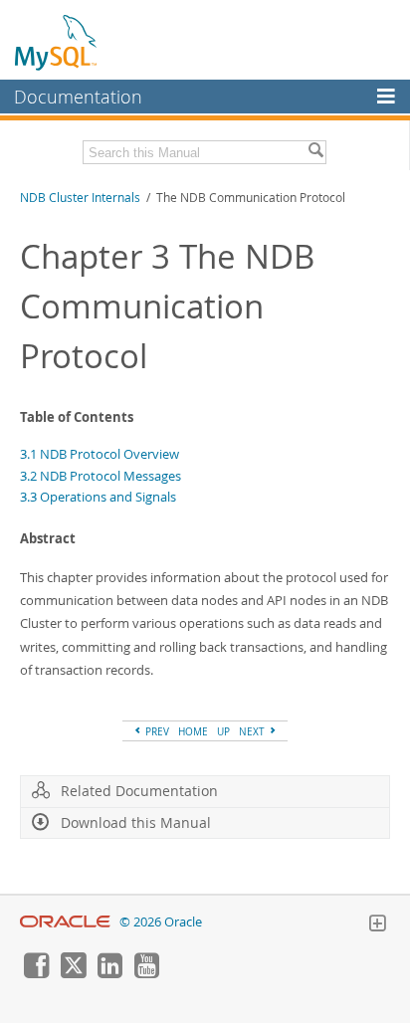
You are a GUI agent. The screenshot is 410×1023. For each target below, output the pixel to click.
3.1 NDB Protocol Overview (99, 454)
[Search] (315, 152)
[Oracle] (65, 922)
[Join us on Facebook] (36, 973)
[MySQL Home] (57, 42)
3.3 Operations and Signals (98, 497)
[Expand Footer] (377, 925)
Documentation (78, 96)
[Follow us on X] (73, 973)
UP (223, 731)
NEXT (253, 731)
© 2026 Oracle (160, 922)
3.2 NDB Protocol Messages (100, 476)
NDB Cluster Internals (80, 197)
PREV (155, 731)
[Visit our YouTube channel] (146, 973)
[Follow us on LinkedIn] (109, 973)
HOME (193, 731)
